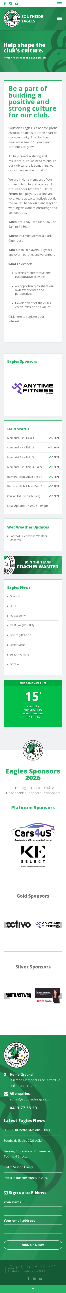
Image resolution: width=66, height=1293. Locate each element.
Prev (7, 925)
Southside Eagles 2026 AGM (23, 1141)
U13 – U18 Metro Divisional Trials (27, 1130)
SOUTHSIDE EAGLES (32, 19)
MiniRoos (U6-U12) (22, 625)
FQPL (13, 606)
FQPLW (14, 664)
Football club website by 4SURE (26, 1271)
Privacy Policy (15, 1268)
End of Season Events (18, 1167)
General (15, 596)
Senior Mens (17, 644)
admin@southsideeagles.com (31, 1099)
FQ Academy (18, 615)
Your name (14, 1202)
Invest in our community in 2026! (26, 1178)
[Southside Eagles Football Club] (33, 1055)
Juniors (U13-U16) (21, 635)
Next (59, 925)
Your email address (21, 1220)
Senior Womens (20, 654)
